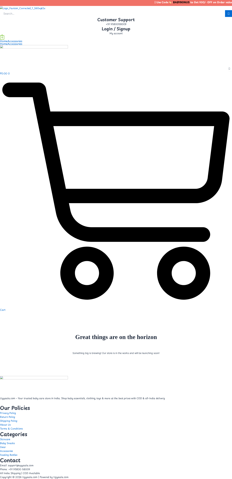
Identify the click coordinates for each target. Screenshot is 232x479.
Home (3, 41)
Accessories (14, 41)
